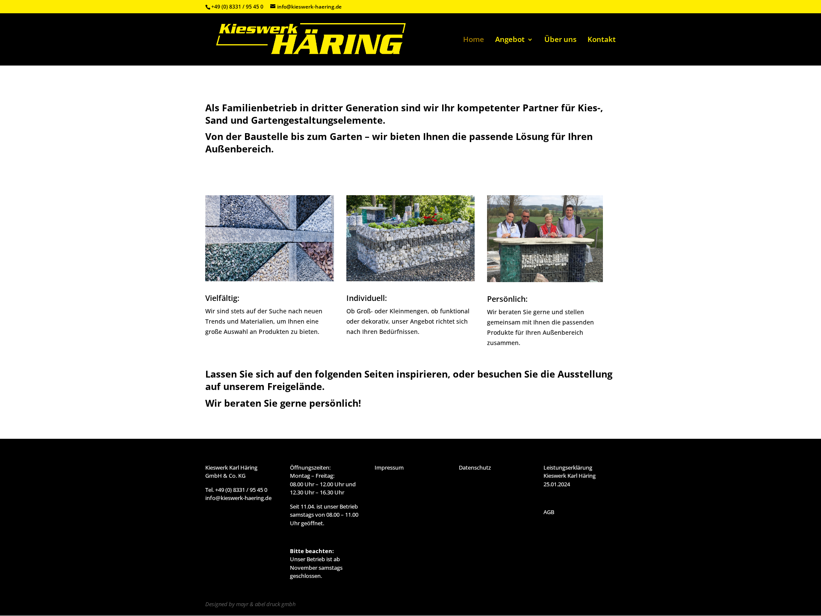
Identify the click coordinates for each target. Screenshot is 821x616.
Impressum (389, 467)
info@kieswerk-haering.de (238, 498)
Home (473, 40)
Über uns (560, 40)
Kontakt (602, 40)
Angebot (510, 40)
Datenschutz (475, 467)
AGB (548, 512)
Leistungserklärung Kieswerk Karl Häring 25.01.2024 (569, 476)
